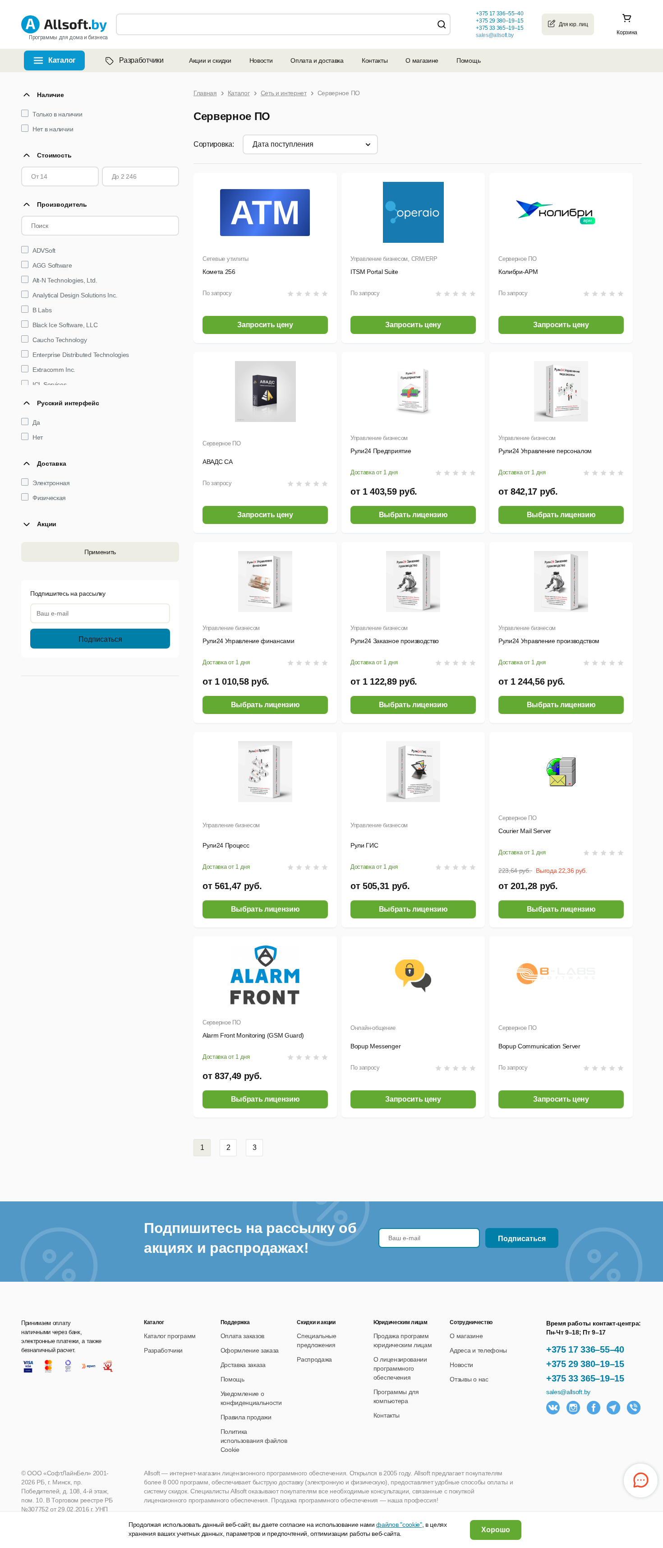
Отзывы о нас (469, 1379)
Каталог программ (170, 1335)
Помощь (468, 60)
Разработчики (141, 60)
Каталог (62, 60)
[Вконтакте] (553, 1407)
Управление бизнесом (379, 438)
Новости (261, 60)
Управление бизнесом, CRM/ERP (393, 258)
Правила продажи (246, 1417)
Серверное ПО (517, 258)
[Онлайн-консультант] (641, 1480)
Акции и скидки (210, 60)
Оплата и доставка (317, 60)
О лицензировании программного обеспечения (400, 1368)
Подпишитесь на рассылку (68, 593)
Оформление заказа (250, 1350)
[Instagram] (573, 1407)
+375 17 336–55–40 (585, 1349)
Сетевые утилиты (226, 258)
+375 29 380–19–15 (585, 1364)
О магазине (421, 60)
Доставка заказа (243, 1364)
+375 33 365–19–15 (585, 1378)
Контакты (374, 60)
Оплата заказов (243, 1335)
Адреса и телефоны (478, 1350)
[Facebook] (593, 1407)
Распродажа (314, 1359)
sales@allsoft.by (495, 35)
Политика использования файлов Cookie (254, 1440)
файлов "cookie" (399, 1524)
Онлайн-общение (372, 1027)
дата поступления (283, 144)
